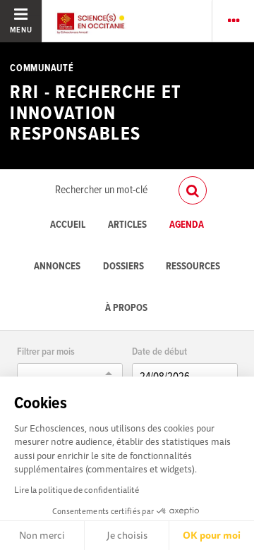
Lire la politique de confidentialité (76, 489)
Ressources (193, 267)
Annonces (57, 267)
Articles (127, 225)
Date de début (159, 352)
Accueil (67, 225)
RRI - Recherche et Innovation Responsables (95, 114)
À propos (126, 308)
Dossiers (123, 267)
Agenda (186, 225)
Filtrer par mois (46, 352)
